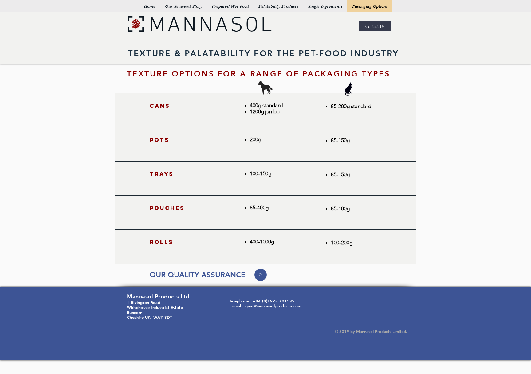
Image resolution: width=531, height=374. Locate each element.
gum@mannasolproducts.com (273, 305)
